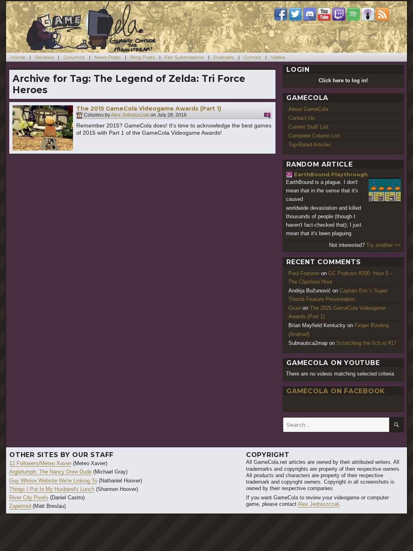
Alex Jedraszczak (130, 115)
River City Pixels (28, 498)
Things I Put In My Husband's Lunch (51, 489)
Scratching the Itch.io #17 (366, 343)
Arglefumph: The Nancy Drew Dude (50, 472)
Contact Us (301, 118)
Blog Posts (142, 57)
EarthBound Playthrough (331, 174)
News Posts (107, 57)
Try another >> (383, 245)
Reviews (44, 57)
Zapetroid (20, 506)
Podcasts (223, 57)
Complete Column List (314, 136)
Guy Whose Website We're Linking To (53, 481)
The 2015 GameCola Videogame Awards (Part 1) (148, 108)
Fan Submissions (184, 57)
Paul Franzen (303, 273)
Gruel (294, 308)
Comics (252, 57)
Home (18, 57)
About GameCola (308, 109)
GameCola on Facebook (335, 391)
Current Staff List (308, 127)
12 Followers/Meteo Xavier (40, 463)
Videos (278, 57)
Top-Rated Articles (309, 145)
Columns (74, 57)
